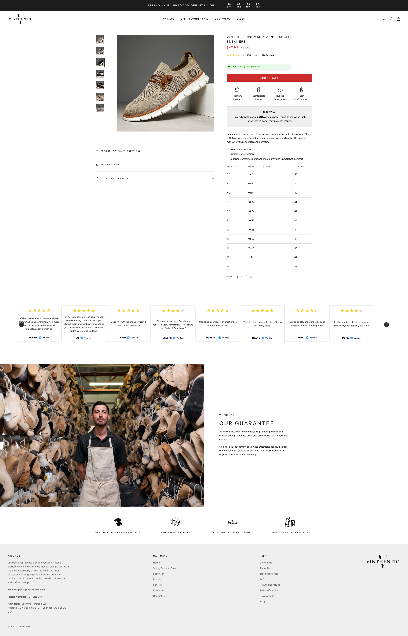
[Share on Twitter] (242, 276)
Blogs (241, 19)
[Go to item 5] (100, 85)
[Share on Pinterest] (246, 276)
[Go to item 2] (100, 50)
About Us (265, 568)
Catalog (169, 19)
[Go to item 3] (100, 62)
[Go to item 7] (100, 108)
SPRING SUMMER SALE (194, 19)
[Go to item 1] (100, 39)
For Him (157, 579)
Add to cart (269, 78)
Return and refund (270, 584)
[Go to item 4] (100, 73)
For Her (157, 584)
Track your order (269, 573)
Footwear (158, 573)
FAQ (262, 579)
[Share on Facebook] (237, 276)
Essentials (159, 590)
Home (156, 562)
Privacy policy (267, 596)
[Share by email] (251, 276)
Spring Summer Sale (164, 568)
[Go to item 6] (100, 96)
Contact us (222, 19)
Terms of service (269, 590)
